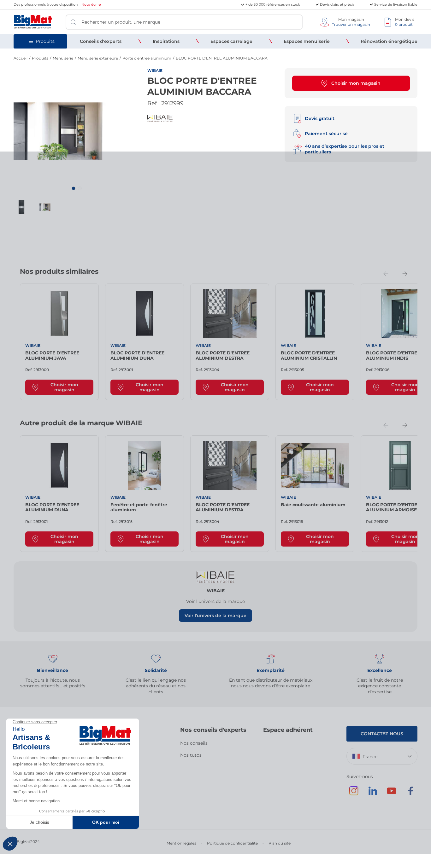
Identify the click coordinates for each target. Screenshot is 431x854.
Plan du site (280, 843)
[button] (73, 188)
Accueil (20, 58)
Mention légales (181, 843)
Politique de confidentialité (232, 843)
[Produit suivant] (405, 273)
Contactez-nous (382, 734)
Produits (40, 58)
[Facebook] (410, 794)
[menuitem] (100, 41)
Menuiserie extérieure (98, 58)
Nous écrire (91, 4)
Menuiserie (63, 58)
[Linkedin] (372, 794)
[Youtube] (391, 794)
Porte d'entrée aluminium (146, 58)
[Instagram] (353, 794)
